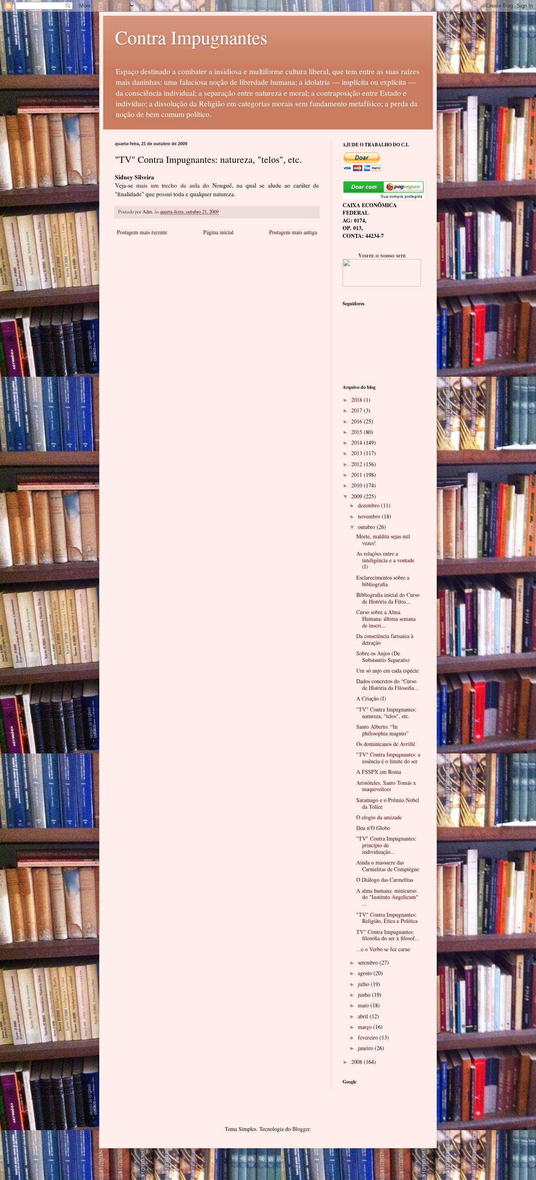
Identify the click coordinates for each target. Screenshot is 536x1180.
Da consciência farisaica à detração (384, 639)
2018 (357, 399)
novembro (370, 516)
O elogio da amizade (379, 817)
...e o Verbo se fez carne (383, 949)
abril (364, 1016)
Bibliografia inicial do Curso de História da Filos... (387, 598)
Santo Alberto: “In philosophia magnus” (382, 730)
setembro (368, 962)
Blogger (301, 1129)
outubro (367, 527)
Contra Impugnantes (191, 36)
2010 (357, 485)
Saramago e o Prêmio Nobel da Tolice (387, 803)
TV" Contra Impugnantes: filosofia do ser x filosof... (387, 935)
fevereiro (368, 1037)
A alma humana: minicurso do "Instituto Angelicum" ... (387, 897)
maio (364, 1005)
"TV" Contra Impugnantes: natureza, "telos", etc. (386, 713)
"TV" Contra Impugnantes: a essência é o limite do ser (388, 758)
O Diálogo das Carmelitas (384, 879)
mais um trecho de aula (168, 185)
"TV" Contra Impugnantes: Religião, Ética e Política (386, 918)
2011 (357, 474)
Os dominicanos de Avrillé (385, 744)
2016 (357, 421)
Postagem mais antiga (293, 232)
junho (365, 994)
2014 (357, 442)
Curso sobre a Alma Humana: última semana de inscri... (386, 618)
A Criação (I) (371, 698)
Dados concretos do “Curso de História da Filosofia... (387, 684)
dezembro (369, 505)
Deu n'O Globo (373, 828)
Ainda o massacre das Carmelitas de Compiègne (387, 866)
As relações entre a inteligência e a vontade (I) (385, 560)
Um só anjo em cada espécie (387, 670)
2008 (357, 1061)
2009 (357, 496)
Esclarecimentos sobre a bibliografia (382, 581)
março (365, 1026)
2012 (357, 464)
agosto (366, 973)
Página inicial (218, 232)
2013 (357, 453)
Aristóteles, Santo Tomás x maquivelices (386, 786)
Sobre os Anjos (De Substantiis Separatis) (383, 656)
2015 (357, 432)
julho (364, 984)
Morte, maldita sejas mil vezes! (383, 540)
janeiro (366, 1048)
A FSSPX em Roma (378, 771)
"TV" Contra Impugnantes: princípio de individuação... (386, 845)
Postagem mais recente (142, 232)
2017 (357, 410)
